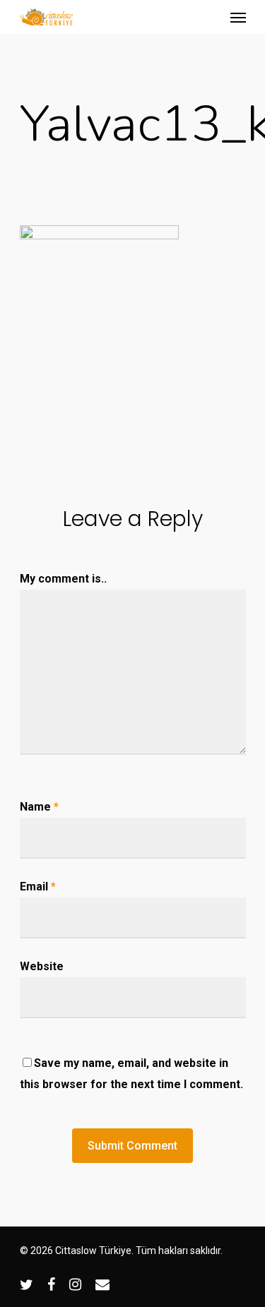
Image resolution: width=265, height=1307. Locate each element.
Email (38, 886)
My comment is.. (63, 578)
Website (42, 966)
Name (39, 806)
